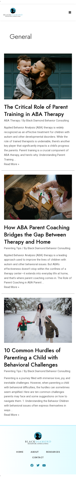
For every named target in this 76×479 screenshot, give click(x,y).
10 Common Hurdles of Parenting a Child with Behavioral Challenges (32, 357)
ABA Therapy (12, 120)
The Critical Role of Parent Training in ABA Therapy (36, 110)
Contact (38, 457)
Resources (53, 451)
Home (19, 451)
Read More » (11, 164)
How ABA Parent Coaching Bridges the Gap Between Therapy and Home (37, 234)
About (35, 451)
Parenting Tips (12, 248)
